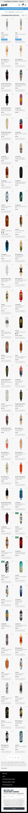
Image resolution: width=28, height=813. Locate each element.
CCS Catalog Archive (7, 785)
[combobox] (6, 796)
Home (6, 12)
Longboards (11, 12)
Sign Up (14, 808)
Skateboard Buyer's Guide (8, 782)
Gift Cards (4, 773)
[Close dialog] (25, 789)
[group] (14, 1)
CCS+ (3, 776)
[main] (14, 390)
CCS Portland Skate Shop (8, 779)
